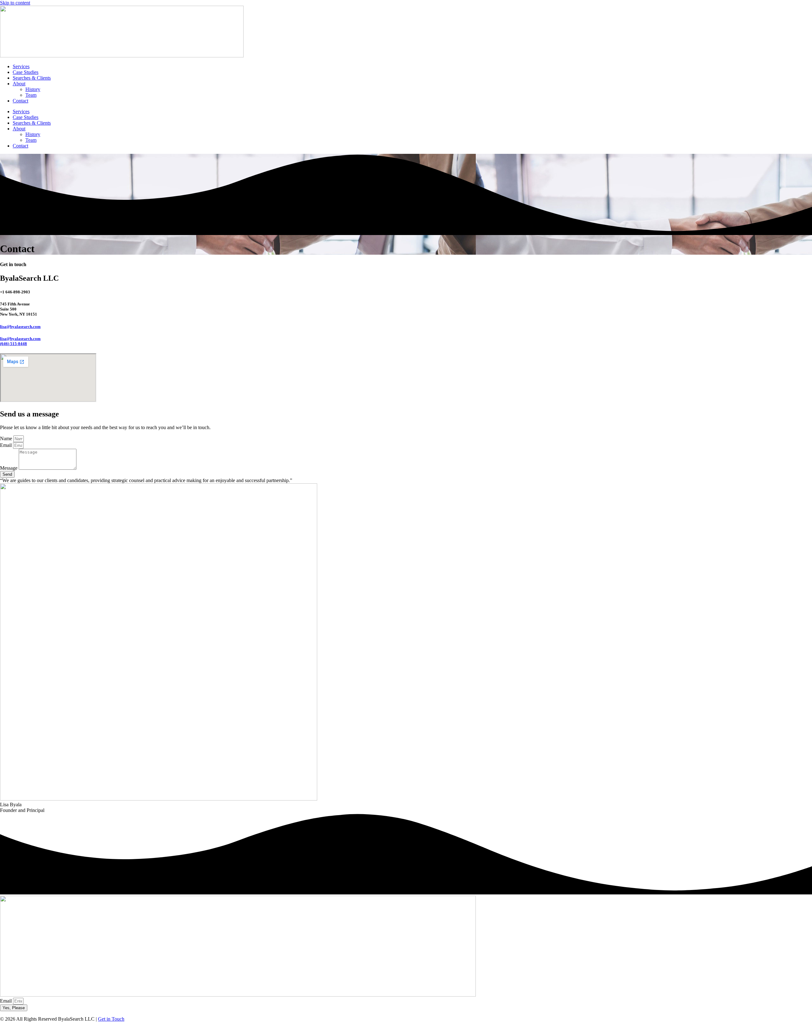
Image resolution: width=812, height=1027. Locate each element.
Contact (20, 100)
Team (30, 95)
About (19, 83)
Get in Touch (111, 1019)
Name (6, 438)
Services (21, 66)
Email (6, 445)
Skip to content (15, 2)
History (32, 89)
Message (9, 468)
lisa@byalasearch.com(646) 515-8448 (20, 341)
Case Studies (25, 72)
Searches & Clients (32, 78)
